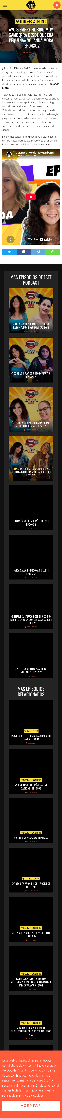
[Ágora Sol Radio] (31, 5)
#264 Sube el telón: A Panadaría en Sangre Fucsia (31, 737)
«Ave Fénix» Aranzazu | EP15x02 (31, 837)
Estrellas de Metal (32, 878)
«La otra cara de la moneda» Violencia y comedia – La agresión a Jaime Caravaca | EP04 (31, 981)
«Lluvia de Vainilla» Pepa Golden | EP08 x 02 (31, 934)
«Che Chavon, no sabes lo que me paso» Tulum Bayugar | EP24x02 (31, 325)
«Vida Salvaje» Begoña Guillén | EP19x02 (31, 572)
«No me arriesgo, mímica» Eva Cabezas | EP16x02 (31, 786)
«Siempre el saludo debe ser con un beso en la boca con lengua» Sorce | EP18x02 (31, 619)
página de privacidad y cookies (23, 1095)
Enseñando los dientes (33, 21)
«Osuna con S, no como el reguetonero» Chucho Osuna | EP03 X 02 (31, 1031)
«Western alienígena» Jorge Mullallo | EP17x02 (31, 670)
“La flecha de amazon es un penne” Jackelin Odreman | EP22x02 (31, 424)
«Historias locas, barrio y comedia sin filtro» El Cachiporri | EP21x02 (31, 472)
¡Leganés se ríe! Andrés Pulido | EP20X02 (31, 522)
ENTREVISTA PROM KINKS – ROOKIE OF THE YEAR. (31, 885)
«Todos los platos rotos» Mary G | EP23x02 (31, 375)
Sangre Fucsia (32, 730)
